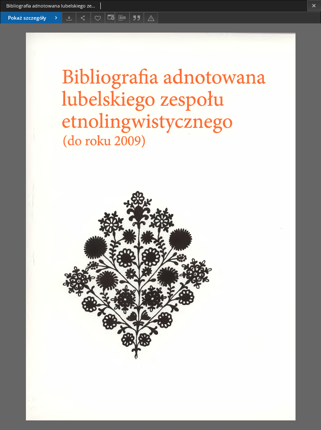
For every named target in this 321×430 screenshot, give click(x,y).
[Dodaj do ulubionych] (98, 17)
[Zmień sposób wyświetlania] (110, 17)
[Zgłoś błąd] (151, 17)
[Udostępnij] (83, 17)
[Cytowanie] (137, 17)
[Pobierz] (69, 17)
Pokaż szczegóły (27, 17)
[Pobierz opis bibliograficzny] (122, 18)
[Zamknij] (314, 5)
